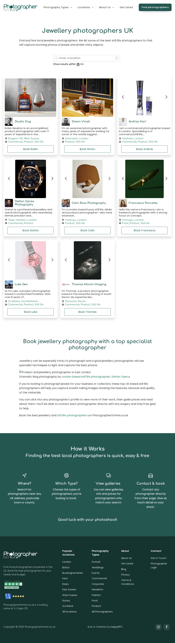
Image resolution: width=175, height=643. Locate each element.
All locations (69, 611)
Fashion (96, 595)
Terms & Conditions (127, 582)
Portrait (96, 562)
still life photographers (72, 415)
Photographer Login (159, 565)
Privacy (125, 574)
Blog (123, 569)
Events (96, 573)
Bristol (65, 567)
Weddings (98, 567)
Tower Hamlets (17, 220)
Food (125, 223)
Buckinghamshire (72, 573)
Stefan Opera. (120, 377)
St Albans (14, 301)
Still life (39, 142)
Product (28, 142)
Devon (82, 301)
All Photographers (102, 611)
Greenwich (71, 138)
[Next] (52, 97)
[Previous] (9, 97)
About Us (126, 558)
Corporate (98, 584)
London (83, 138)
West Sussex (31, 138)
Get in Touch (158, 558)
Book (30, 149)
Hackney (70, 220)
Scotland (67, 606)
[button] (58, 7)
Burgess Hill (15, 138)
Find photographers (155, 7)
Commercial (15, 142)
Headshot (97, 589)
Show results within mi (68, 64)
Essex (65, 584)
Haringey (127, 220)
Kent (65, 578)
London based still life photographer (86, 377)
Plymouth (71, 301)
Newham (127, 138)
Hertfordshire (29, 301)
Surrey (66, 600)
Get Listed (127, 563)
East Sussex (69, 589)
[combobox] (86, 58)
